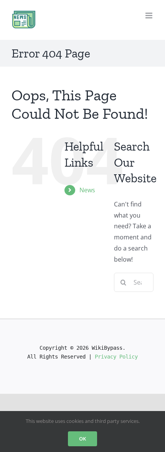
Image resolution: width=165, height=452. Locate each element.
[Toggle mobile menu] (149, 15)
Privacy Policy (116, 357)
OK (82, 438)
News (87, 190)
